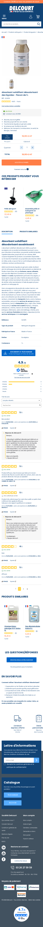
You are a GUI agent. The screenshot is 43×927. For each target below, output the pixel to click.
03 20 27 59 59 (23, 867)
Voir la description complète (11, 106)
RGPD (3, 841)
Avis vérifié (7, 416)
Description (7, 231)
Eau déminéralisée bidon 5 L (32, 627)
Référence (5, 320)
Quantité (7, 147)
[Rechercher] (38, 24)
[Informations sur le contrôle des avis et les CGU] (32, 374)
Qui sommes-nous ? (8, 820)
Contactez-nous (20, 861)
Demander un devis (29, 831)
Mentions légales (7, 834)
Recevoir (12, 802)
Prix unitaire (7, 137)
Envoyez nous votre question (21, 660)
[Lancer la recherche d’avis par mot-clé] (40, 405)
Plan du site (5, 837)
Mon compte (27, 820)
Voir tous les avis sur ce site (22, 377)
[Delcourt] (21, 9)
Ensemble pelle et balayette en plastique (32, 211)
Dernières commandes (30, 827)
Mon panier (26, 835)
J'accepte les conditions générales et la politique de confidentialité (20, 766)
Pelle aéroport (10, 209)
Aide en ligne (27, 824)
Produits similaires (28, 231)
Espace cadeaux (28, 838)
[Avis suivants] (27, 589)
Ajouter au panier (21, 162)
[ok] (36, 760)
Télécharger (13, 795)
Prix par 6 (7, 141)
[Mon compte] (30, 17)
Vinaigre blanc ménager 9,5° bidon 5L (12, 628)
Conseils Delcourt (7, 824)
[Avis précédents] (16, 589)
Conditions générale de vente (9, 829)
